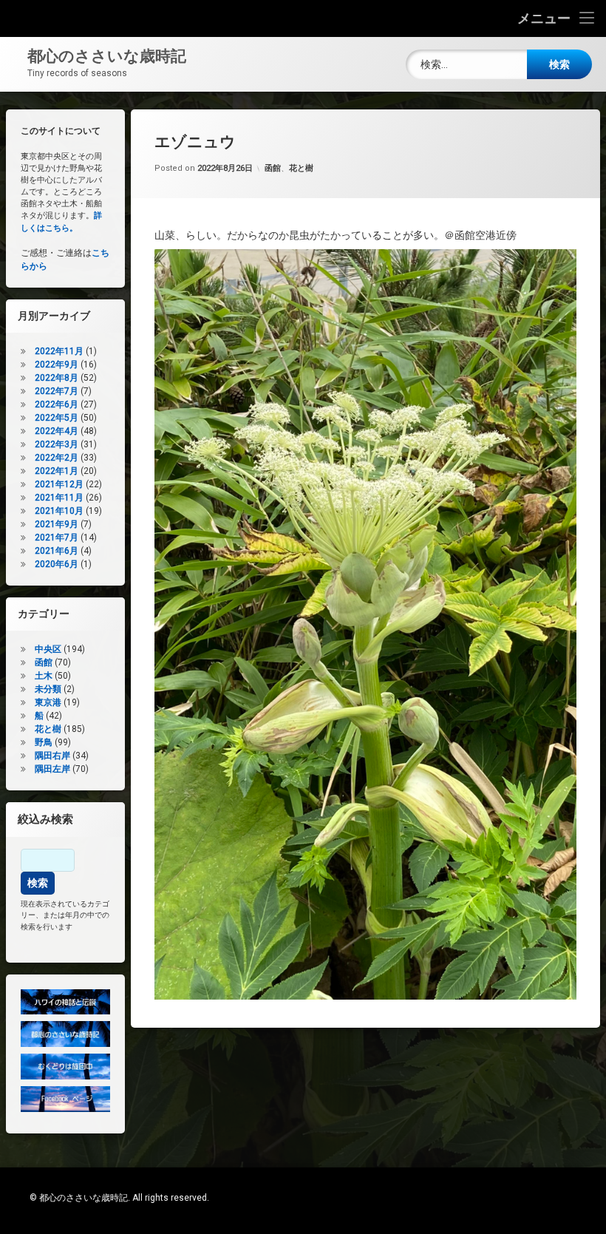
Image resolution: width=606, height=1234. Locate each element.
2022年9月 (56, 364)
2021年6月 (56, 551)
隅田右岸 (52, 755)
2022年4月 (56, 431)
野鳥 (43, 742)
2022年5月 (56, 418)
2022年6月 (56, 404)
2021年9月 (56, 524)
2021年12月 (59, 484)
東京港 (48, 702)
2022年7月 (56, 391)
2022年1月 (56, 471)
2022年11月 (59, 351)
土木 (43, 676)
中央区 (48, 649)
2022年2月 (56, 457)
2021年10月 (59, 511)
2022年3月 (56, 444)
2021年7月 (56, 537)
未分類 (48, 689)
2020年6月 (56, 564)
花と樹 (301, 168)
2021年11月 (59, 497)
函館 (273, 168)
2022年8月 (56, 378)
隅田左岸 (52, 769)
